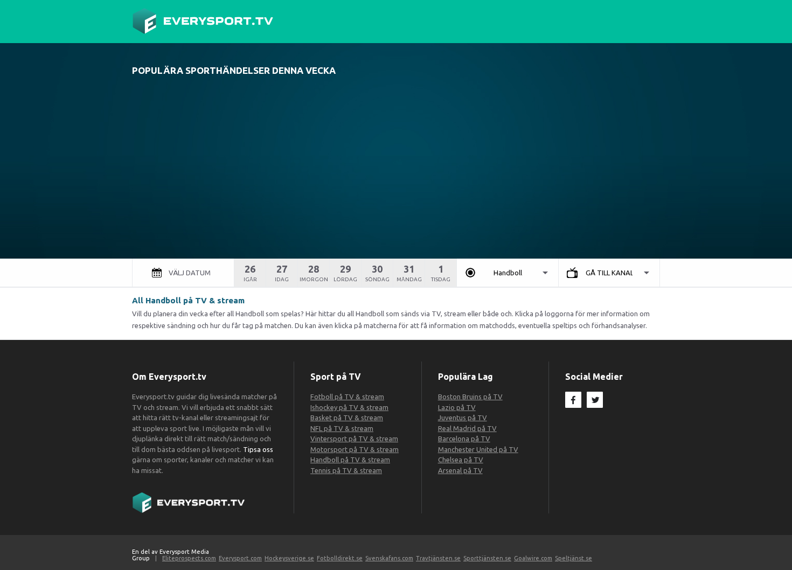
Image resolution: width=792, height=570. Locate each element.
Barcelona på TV (464, 438)
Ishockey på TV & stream (349, 407)
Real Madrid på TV (467, 428)
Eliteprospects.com (189, 558)
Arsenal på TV (460, 470)
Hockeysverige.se (289, 558)
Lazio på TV (457, 407)
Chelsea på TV (460, 459)
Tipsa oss (258, 449)
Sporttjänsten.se (487, 558)
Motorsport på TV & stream (354, 449)
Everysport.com (240, 558)
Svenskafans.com (389, 558)
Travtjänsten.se (438, 558)
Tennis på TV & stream (346, 470)
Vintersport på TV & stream (354, 438)
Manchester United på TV (478, 449)
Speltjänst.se (573, 558)
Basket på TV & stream (346, 417)
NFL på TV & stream (341, 428)
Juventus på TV (462, 417)
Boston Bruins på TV (470, 396)
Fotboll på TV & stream (347, 396)
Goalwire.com (533, 558)
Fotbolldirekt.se (340, 558)
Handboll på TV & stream (350, 459)
